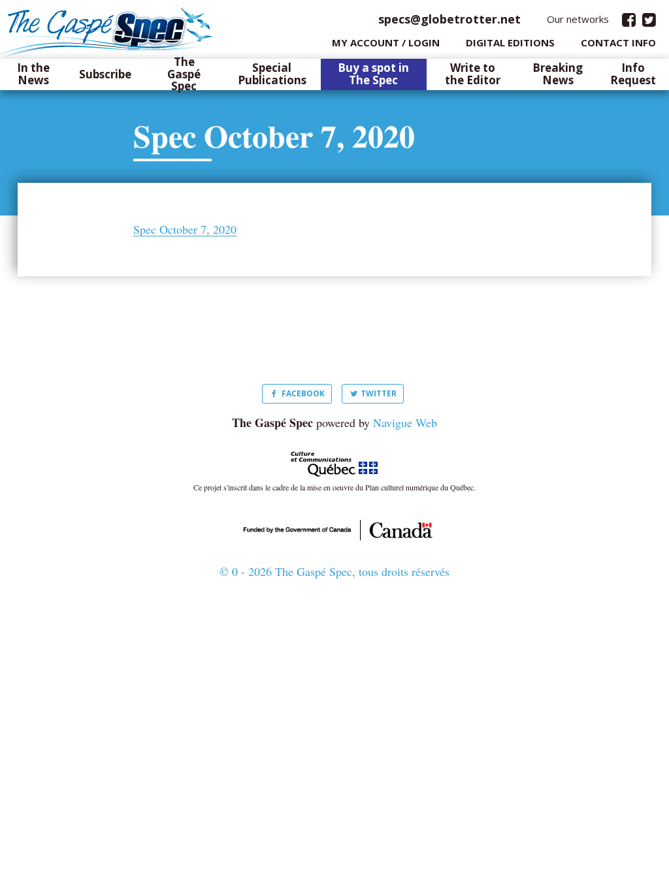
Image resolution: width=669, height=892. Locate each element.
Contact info (618, 42)
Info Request (633, 74)
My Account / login (386, 42)
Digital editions (510, 42)
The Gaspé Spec (184, 74)
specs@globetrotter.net (449, 19)
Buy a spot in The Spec (373, 74)
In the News (33, 74)
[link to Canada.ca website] (334, 528)
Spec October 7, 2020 (185, 229)
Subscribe (105, 75)
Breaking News (557, 74)
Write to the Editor (472, 74)
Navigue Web (405, 422)
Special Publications (272, 74)
